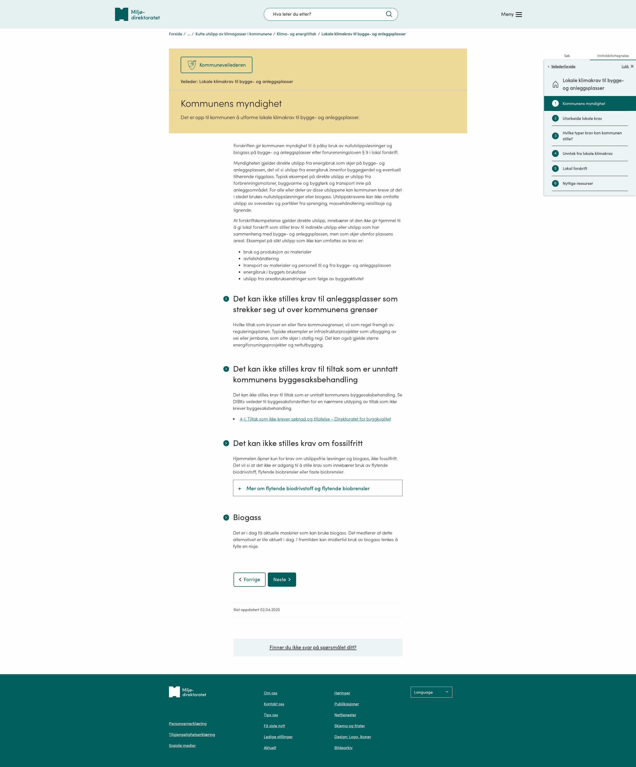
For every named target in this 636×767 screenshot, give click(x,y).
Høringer (342, 692)
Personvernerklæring (188, 723)
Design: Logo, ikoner (352, 736)
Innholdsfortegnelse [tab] (613, 55)
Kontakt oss (274, 703)
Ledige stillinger (278, 736)
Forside (175, 33)
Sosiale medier (182, 745)
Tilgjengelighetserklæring (192, 734)
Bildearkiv (343, 747)
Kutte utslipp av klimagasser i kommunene (234, 33)
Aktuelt (270, 747)
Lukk (625, 66)
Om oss (270, 692)
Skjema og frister (349, 725)
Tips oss (271, 714)
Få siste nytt (274, 725)
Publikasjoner (346, 703)
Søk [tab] (567, 55)
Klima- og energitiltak (296, 33)
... (188, 33)
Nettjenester (345, 714)
